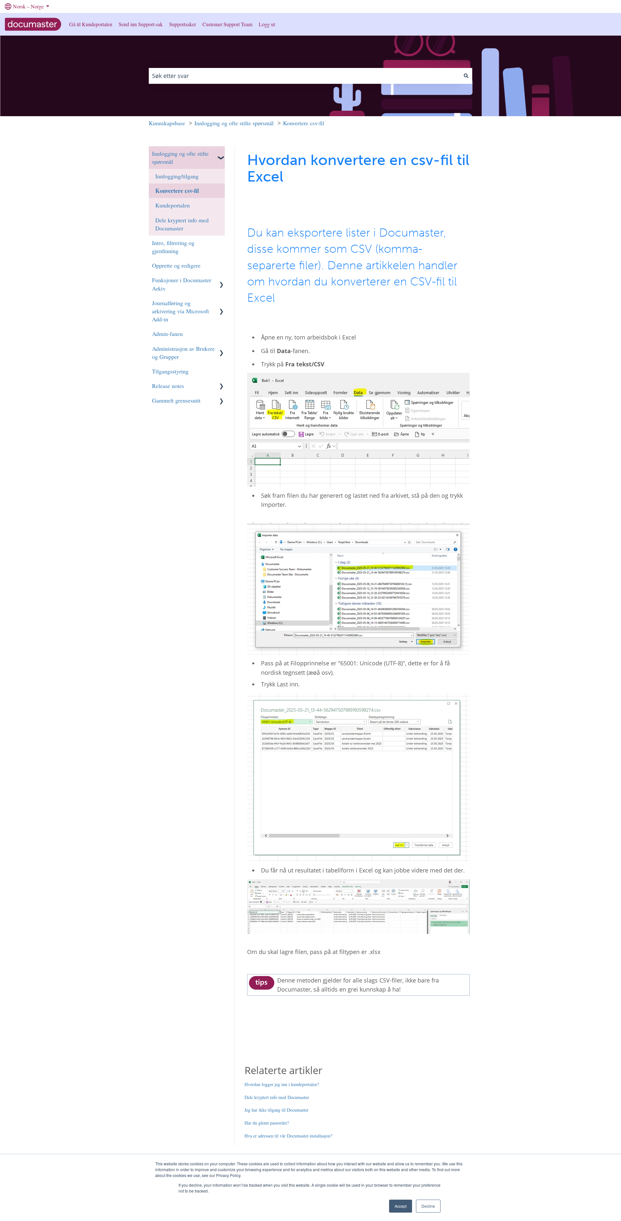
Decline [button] (428, 1206)
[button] (221, 152)
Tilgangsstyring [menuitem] (170, 371)
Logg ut (267, 24)
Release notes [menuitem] (168, 386)
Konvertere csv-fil (303, 123)
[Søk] (466, 76)
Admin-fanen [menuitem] (167, 334)
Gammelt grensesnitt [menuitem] (176, 400)
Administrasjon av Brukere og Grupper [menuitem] (183, 353)
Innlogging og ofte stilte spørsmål (234, 123)
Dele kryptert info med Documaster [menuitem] (182, 224)
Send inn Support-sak (141, 24)
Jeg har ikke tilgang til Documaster (277, 1110)
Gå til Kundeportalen (90, 24)
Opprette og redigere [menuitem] (176, 265)
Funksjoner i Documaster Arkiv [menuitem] (181, 284)
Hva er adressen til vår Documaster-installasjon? (288, 1136)
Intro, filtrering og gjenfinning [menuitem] (173, 247)
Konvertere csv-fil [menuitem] (177, 190)
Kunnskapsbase (167, 123)
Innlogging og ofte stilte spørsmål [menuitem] (180, 157)
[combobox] (304, 76)
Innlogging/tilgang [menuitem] (177, 176)
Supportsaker (182, 24)
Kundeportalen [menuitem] (172, 205)
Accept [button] (401, 1206)
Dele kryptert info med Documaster (277, 1097)
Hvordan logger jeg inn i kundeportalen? (282, 1084)
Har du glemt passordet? (267, 1123)
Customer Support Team (227, 24)
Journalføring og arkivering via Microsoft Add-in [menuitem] (180, 311)
